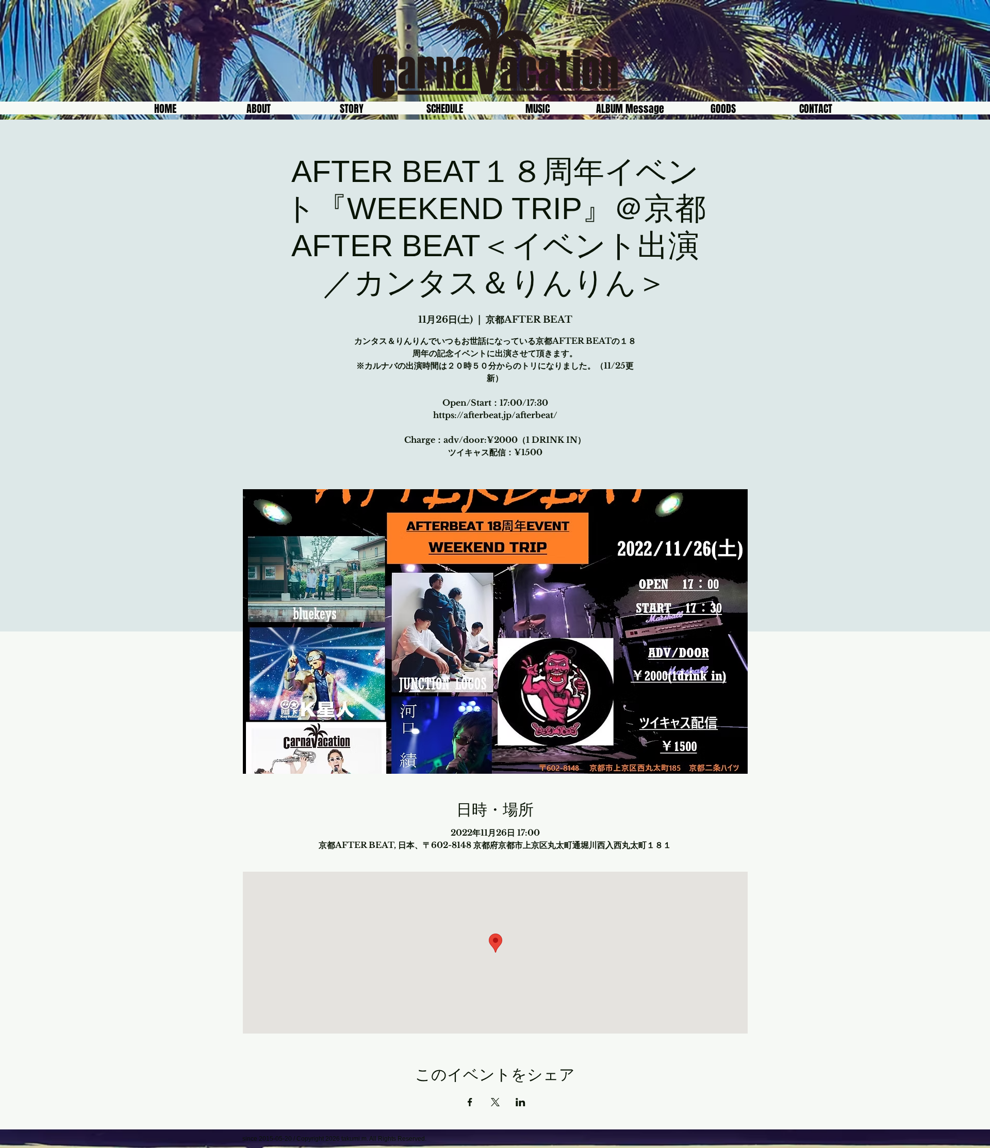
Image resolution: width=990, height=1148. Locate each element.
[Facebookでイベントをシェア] (470, 1102)
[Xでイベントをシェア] (495, 1102)
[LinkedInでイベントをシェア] (520, 1102)
